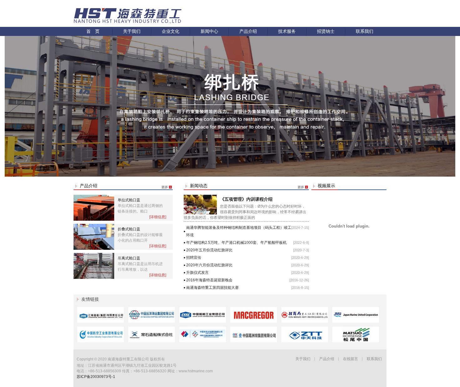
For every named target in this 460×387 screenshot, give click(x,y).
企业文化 (170, 31)
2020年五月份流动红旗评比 (209, 250)
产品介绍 (248, 31)
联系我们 (364, 31)
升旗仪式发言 (197, 272)
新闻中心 (209, 31)
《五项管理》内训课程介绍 (246, 199)
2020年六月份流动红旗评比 (209, 265)
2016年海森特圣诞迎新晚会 (209, 280)
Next (450, 102)
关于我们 (132, 31)
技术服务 (287, 31)
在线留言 (350, 359)
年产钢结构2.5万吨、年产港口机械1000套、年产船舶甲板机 (236, 242)
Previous (9, 102)
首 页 (93, 31)
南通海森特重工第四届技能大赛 (212, 287)
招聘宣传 (193, 257)
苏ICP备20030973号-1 (96, 376)
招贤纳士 (326, 31)
